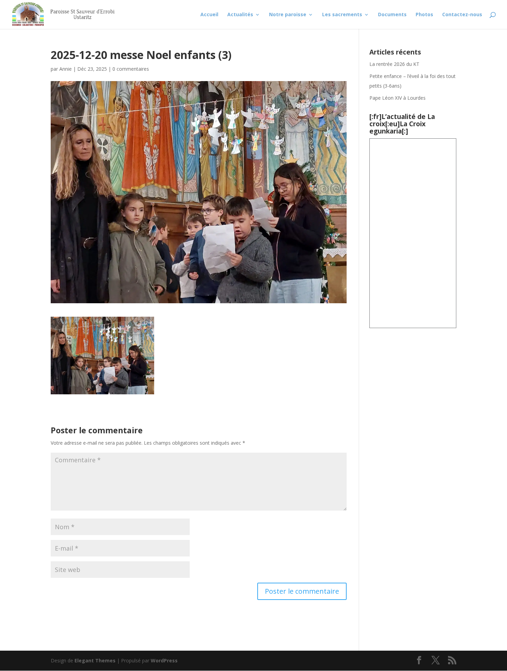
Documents (392, 15)
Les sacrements (342, 15)
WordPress (164, 660)
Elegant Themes (95, 660)
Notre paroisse (287, 15)
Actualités (240, 15)
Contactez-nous (462, 15)
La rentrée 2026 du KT (394, 64)
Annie (65, 69)
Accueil (209, 15)
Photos (424, 15)
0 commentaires (130, 69)
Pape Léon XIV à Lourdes (398, 98)
